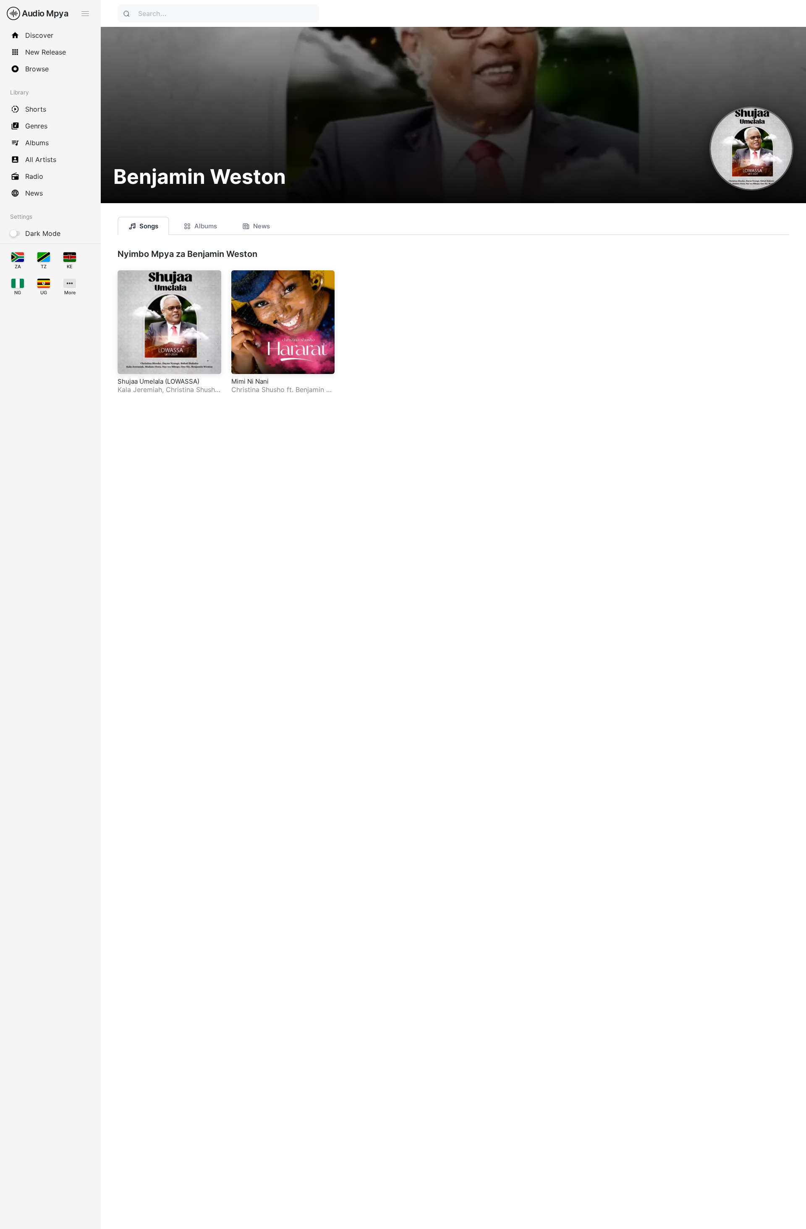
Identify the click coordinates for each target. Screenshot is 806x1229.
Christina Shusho (192, 389)
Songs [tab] (148, 226)
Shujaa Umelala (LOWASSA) (158, 381)
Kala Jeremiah (140, 389)
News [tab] (261, 226)
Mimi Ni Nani (250, 381)
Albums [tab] (205, 226)
